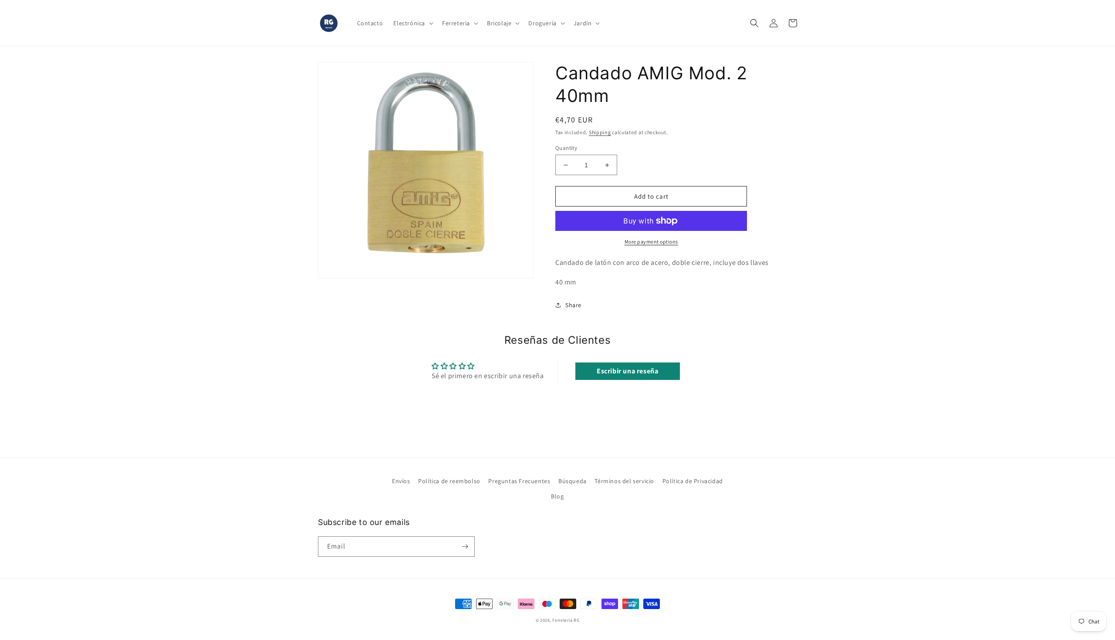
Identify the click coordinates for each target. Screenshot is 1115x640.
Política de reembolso (449, 481)
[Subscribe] (464, 546)
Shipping (600, 132)
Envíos (401, 481)
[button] (412, 23)
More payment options (651, 241)
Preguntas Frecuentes (519, 481)
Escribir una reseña (627, 371)
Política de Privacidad (692, 481)
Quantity (566, 148)
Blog (557, 496)
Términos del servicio (624, 481)
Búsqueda (572, 481)
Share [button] (573, 305)
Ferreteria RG (565, 620)
